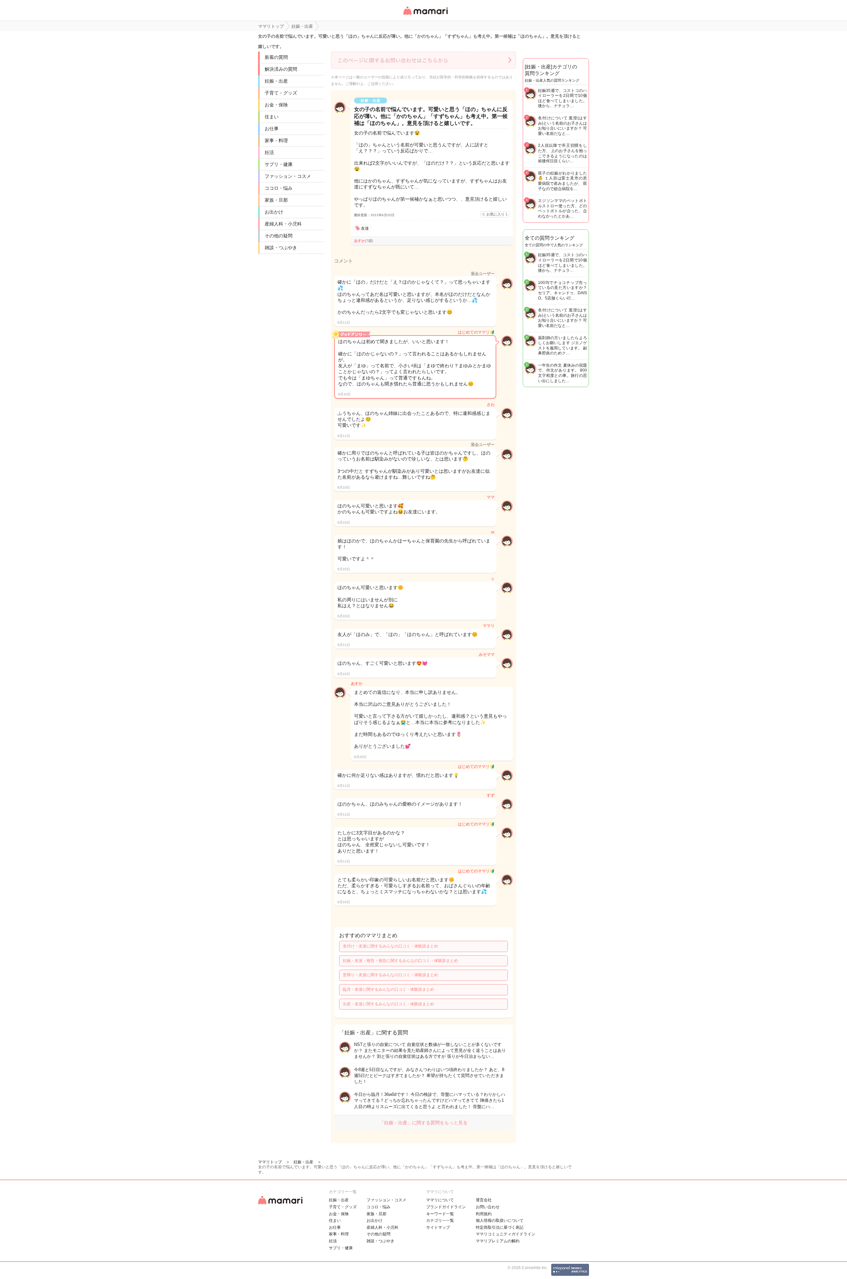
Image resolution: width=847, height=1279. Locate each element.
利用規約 (484, 1214)
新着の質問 (276, 57)
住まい (272, 116)
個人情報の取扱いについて (499, 1220)
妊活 (269, 152)
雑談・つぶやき (281, 247)
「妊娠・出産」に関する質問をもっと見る (423, 1122)
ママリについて (440, 1200)
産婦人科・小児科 (283, 223)
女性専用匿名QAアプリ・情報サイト (425, 15)
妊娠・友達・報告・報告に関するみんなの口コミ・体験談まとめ (400, 960)
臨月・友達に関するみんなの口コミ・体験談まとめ (388, 989)
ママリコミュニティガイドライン (505, 1234)
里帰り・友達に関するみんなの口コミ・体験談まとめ (390, 975)
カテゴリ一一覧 (440, 1220)
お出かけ (274, 212)
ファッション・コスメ (288, 176)
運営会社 (484, 1200)
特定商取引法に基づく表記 (499, 1227)
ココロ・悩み (278, 188)
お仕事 (272, 128)
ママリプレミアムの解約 (497, 1241)
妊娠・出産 (276, 81)
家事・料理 (276, 140)
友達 (365, 228)
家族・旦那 (276, 200)
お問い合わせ (488, 1207)
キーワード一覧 (440, 1214)
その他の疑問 (278, 235)
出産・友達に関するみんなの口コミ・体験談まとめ (388, 1004)
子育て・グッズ (281, 93)
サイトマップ (438, 1227)
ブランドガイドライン (446, 1207)
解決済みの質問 (281, 69)
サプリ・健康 (278, 164)
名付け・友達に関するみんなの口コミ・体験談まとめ (390, 946)
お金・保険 (276, 104)
